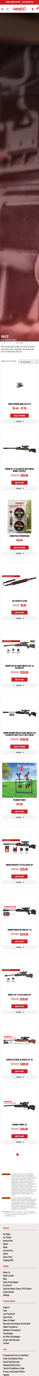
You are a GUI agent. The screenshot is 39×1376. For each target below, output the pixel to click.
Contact (6, 1343)
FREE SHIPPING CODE (27, 2)
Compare (18, 421)
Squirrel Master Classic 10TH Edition (17, 1288)
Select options (19, 415)
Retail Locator (8, 1275)
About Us (6, 1272)
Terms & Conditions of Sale (13, 1368)
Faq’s (5, 1310)
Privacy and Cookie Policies (14, 1371)
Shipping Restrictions (11, 1365)
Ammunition (8, 1240)
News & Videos (9, 1320)
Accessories (8, 1250)
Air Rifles (6, 1234)
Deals (5, 1247)
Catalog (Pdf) (8, 1260)
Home (17, 343)
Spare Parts (7, 1256)
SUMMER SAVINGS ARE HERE (13, 2)
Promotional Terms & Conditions (16, 1355)
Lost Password (9, 1313)
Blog (4, 1278)
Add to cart (19, 483)
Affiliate (6, 1295)
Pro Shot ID (7, 1285)
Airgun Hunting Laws (11, 1339)
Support (6, 1307)
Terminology (8, 1333)
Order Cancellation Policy (13, 1358)
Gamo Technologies (10, 1282)
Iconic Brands (8, 1291)
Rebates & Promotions (12, 1330)
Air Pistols (7, 1237)
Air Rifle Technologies (11, 1336)
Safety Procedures (10, 1326)
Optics (5, 1243)
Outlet (5, 1253)
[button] (2, 9)
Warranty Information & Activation (16, 1323)
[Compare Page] (24, 421)
